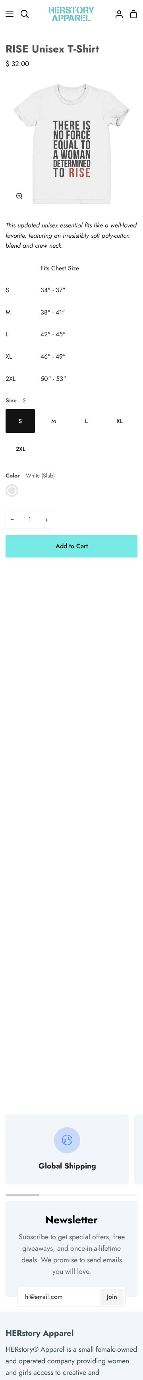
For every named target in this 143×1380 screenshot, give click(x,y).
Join (112, 1296)
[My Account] (116, 14)
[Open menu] (7, 14)
